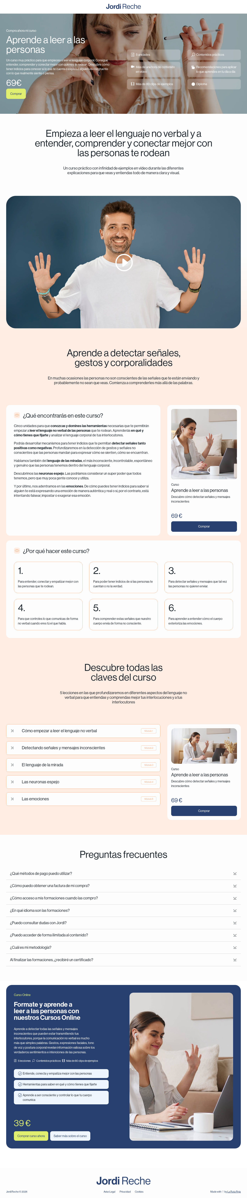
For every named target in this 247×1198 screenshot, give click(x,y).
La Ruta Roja (234, 1191)
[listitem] (58, 67)
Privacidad (125, 1191)
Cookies (139, 1191)
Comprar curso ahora (31, 1136)
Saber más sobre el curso (70, 1136)
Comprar (16, 94)
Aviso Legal (109, 1191)
